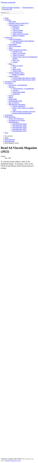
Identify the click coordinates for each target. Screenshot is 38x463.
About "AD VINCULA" (16, 118)
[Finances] (15, 87)
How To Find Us (14, 102)
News (6, 132)
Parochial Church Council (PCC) (19, 23)
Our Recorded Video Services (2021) (23, 78)
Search (3, 13)
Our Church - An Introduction (18, 85)
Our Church (8, 83)
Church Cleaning (17, 30)
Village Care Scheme (18, 53)
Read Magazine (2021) (19, 131)
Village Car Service (18, 55)
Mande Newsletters (18, 74)
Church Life (8, 37)
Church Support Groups (16, 25)
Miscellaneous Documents (17, 104)
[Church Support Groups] (24, 25)
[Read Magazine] (19, 122)
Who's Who (12, 21)
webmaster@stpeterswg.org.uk (13, 460)
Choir (14, 67)
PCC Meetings (17, 43)
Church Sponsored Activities (17, 50)
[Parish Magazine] (15, 117)
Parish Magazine (10, 117)
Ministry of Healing (18, 35)
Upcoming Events (10, 81)
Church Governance (15, 39)
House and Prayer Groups (20, 34)
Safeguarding (13, 44)
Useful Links (9, 115)
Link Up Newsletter (15, 46)
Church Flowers (17, 32)
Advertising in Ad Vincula (17, 120)
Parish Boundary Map (15, 101)
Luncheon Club (17, 51)
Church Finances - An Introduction (23, 88)
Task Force (15, 28)
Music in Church (17, 65)
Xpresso (15, 62)
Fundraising (16, 94)
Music (10, 64)
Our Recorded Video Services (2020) (23, 80)
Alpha (10, 48)
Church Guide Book (18, 106)
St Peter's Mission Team (16, 73)
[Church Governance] (22, 39)
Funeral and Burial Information (22, 113)
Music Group (16, 69)
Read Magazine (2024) (19, 125)
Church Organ (16, 71)
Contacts (7, 20)
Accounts (15, 90)
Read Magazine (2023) (19, 127)
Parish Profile (13, 99)
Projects (11, 95)
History (11, 97)
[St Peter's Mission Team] (24, 73)
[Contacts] (11, 20)
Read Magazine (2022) (19, 129)
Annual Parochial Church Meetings (23, 41)
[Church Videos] (18, 76)
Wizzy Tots (15, 60)
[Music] (13, 64)
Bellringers (15, 27)
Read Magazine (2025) (19, 124)
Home (6, 18)
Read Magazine (13, 122)
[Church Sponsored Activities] (27, 50)
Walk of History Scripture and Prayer (23, 111)
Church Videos (13, 76)
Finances (11, 87)
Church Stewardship (18, 92)
